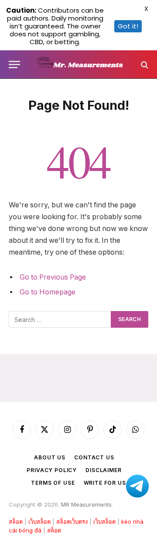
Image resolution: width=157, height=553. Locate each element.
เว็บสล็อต (39, 521)
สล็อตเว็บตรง (72, 521)
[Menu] (14, 64)
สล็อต (16, 521)
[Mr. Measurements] (83, 64)
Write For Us (105, 483)
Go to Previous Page (53, 277)
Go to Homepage (47, 292)
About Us (49, 457)
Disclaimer (103, 470)
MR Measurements (86, 504)
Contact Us (94, 457)
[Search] (143, 64)
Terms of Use (53, 483)
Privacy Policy (52, 470)
